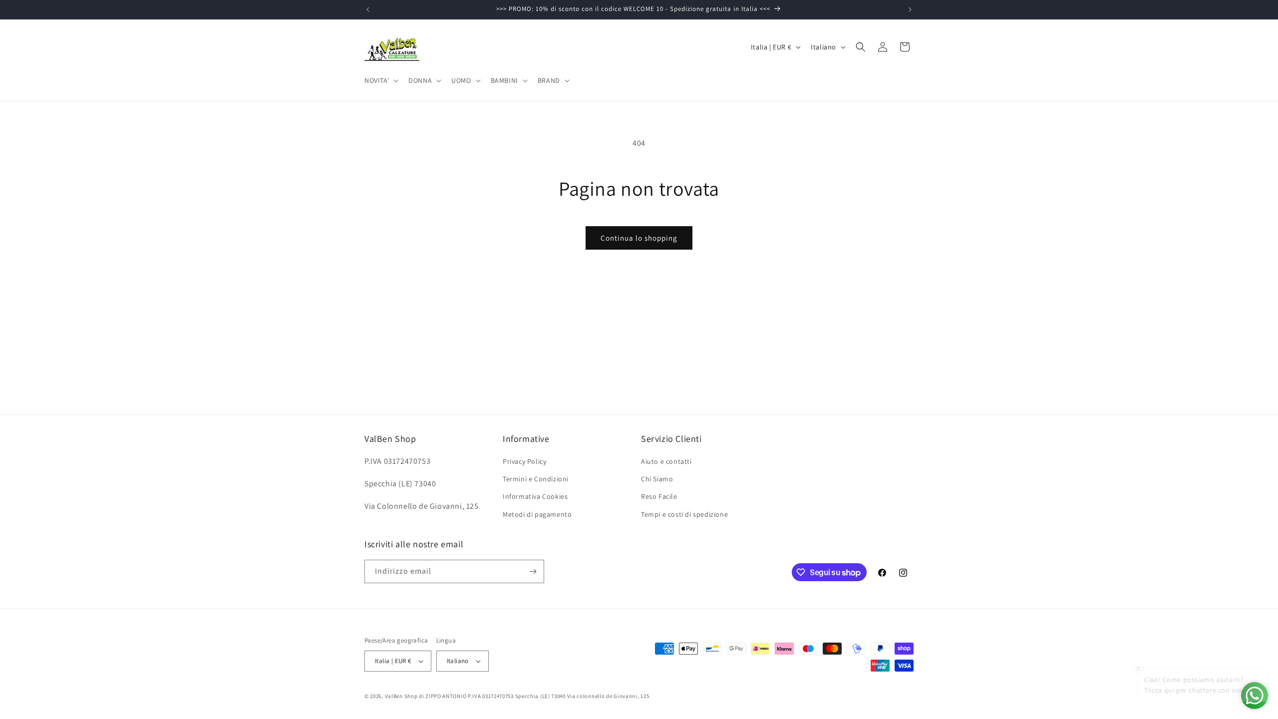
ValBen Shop (401, 696)
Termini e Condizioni (536, 478)
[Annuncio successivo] (910, 9)
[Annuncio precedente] (368, 9)
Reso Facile (659, 496)
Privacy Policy (524, 461)
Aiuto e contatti (666, 461)
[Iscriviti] (533, 571)
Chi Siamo (657, 478)
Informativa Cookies (535, 496)
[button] (380, 80)
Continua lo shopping (639, 238)
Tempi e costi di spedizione (684, 514)
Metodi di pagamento (537, 514)
